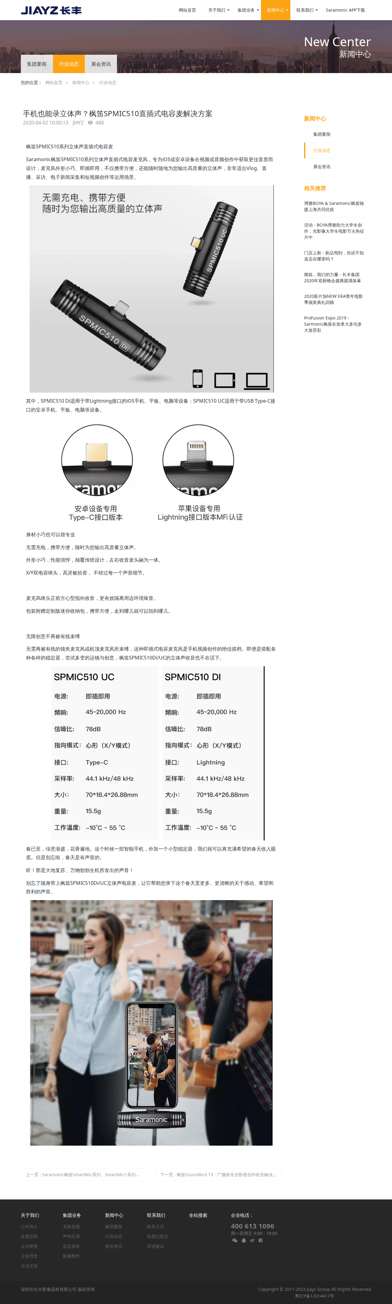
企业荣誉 (29, 1246)
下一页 (220, 1174)
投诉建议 (155, 1246)
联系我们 (156, 1215)
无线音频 (71, 1226)
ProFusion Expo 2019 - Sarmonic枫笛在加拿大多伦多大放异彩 (333, 324)
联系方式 (155, 1226)
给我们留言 (157, 1236)
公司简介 (29, 1226)
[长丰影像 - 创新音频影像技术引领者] (51, 10)
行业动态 (69, 64)
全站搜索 (198, 1215)
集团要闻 (37, 64)
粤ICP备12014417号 (314, 1296)
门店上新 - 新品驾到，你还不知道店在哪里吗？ (334, 256)
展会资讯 (101, 64)
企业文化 (29, 1266)
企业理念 (29, 1256)
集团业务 (72, 1215)
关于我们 (30, 1215)
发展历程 (29, 1236)
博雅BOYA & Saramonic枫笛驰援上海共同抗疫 (334, 206)
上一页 (86, 1174)
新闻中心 (80, 82)
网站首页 (187, 10)
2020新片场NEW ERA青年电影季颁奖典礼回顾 (333, 299)
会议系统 (71, 1246)
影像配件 (71, 1256)
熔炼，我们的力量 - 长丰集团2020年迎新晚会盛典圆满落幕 (332, 277)
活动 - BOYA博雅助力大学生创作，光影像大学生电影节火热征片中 (334, 231)
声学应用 (71, 1236)
